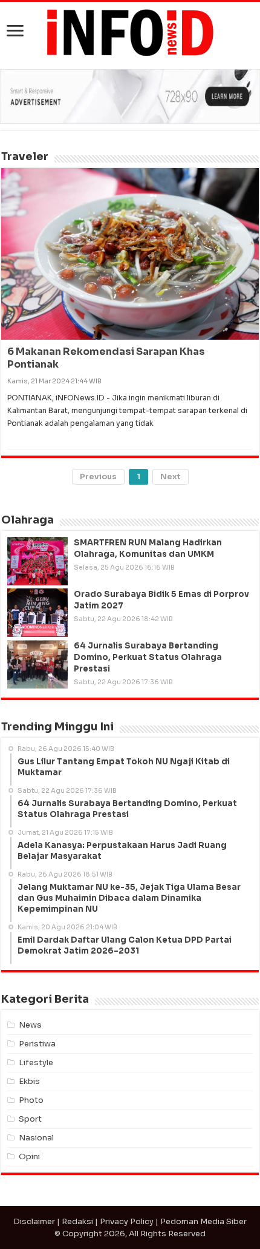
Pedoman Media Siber (203, 1221)
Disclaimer (34, 1221)
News (30, 1025)
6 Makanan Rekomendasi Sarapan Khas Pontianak (106, 358)
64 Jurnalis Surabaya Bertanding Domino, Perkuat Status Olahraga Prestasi (148, 657)
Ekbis (29, 1081)
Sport (30, 1119)
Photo (31, 1100)
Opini (29, 1156)
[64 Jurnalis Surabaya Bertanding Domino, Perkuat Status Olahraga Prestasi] (37, 664)
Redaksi (77, 1221)
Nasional (36, 1138)
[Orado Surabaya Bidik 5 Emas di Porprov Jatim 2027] (37, 612)
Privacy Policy (127, 1221)
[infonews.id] (130, 32)
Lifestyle (36, 1062)
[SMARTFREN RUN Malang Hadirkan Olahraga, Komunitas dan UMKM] (37, 561)
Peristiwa (37, 1044)
